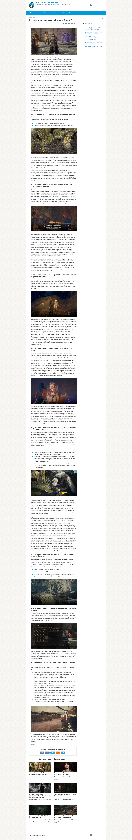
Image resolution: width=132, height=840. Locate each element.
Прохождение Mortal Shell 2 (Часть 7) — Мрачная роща (40, 816)
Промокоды (57, 12)
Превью (39, 12)
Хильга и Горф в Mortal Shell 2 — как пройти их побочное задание (40, 773)
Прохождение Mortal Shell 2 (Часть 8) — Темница (65, 795)
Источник (33, 744)
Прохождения (47, 12)
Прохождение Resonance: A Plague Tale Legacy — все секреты (65, 773)
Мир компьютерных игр (47, 2)
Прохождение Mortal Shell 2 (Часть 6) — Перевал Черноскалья (65, 816)
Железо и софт (66, 12)
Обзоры (32, 12)
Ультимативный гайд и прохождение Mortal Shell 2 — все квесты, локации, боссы (39, 796)
